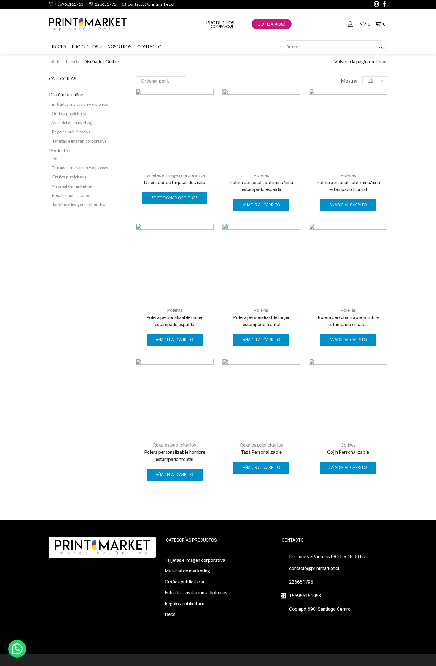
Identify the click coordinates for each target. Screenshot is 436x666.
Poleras (261, 175)
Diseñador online (66, 94)
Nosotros (119, 46)
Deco (57, 158)
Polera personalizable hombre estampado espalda (348, 320)
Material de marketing (72, 122)
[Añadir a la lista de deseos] (203, 101)
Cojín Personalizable (348, 452)
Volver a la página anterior (360, 61)
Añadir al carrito (261, 205)
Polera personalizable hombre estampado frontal (174, 455)
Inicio (59, 46)
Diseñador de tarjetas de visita (174, 182)
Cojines (348, 444)
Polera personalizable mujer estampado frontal (261, 320)
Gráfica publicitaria (69, 113)
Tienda (72, 61)
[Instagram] (376, 4)
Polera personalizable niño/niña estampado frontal (348, 185)
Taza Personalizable (261, 452)
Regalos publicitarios (174, 444)
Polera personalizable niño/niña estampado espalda (261, 185)
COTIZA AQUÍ (271, 23)
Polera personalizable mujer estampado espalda (174, 320)
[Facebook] (384, 4)
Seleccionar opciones (175, 197)
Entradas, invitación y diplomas (80, 104)
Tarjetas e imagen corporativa (174, 175)
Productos (220, 22)
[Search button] (381, 47)
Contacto (149, 46)
